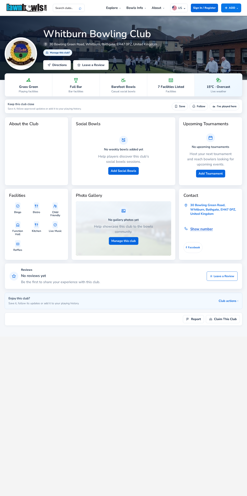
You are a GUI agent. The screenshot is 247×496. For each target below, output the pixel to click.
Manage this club (123, 241)
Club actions (229, 301)
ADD (231, 8)
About (156, 8)
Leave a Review (222, 276)
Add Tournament (211, 173)
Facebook (193, 247)
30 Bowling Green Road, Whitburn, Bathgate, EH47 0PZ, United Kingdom (213, 209)
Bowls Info (134, 8)
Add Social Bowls (123, 171)
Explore (112, 8)
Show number (201, 229)
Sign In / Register (204, 8)
